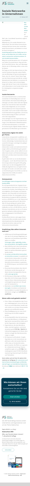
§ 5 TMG (21, 349)
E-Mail (10, 366)
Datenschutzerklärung (13, 475)
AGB (21, 475)
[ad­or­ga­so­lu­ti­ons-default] (8, 2)
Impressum (22, 473)
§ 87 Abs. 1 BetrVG (20, 329)
